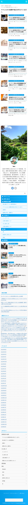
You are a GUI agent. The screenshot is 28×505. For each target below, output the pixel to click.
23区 (17, 87)
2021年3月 (3, 378)
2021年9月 (3, 364)
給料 (16, 35)
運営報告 (5, 240)
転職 (12, 115)
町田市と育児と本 (7, 234)
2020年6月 (3, 393)
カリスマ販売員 (23, 48)
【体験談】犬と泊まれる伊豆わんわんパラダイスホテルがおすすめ (14, 299)
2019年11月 (3, 400)
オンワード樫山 (11, 88)
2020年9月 (3, 388)
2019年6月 (3, 409)
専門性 (20, 102)
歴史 (4, 237)
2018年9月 (3, 426)
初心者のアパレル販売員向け (9, 204)
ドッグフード (6, 218)
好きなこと (16, 102)
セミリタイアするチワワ (14, 500)
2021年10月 (4, 361)
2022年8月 (3, 349)
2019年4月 (3, 412)
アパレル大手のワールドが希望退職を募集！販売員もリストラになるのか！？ (17, 71)
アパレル (17, 21)
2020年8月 (3, 390)
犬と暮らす (6, 215)
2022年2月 (3, 354)
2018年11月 (3, 422)
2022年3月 (3, 352)
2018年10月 (4, 424)
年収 (11, 35)
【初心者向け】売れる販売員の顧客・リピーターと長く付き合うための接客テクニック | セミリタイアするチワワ (14, 341)
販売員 (18, 35)
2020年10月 (4, 385)
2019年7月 (3, 407)
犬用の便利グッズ (7, 220)
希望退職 (15, 76)
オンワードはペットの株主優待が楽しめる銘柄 (12, 296)
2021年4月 (3, 376)
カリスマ (21, 21)
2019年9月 (3, 402)
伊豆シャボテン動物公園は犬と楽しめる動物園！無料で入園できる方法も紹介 (17, 266)
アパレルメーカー (23, 113)
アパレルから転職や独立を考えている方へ (13, 207)
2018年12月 (4, 419)
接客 (18, 76)
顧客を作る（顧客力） (8, 212)
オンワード (24, 87)
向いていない (13, 62)
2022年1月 (3, 356)
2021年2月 (3, 381)
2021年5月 (3, 373)
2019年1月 (3, 417)
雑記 (4, 229)
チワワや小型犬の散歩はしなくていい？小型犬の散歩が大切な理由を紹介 (14, 311)
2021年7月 (3, 368)
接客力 (4, 209)
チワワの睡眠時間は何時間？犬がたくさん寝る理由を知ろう (14, 307)
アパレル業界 (22, 34)
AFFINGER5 (23, 503)
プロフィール (6, 196)
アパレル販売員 (19, 60)
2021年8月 (3, 366)
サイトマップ (6, 493)
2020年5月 (3, 395)
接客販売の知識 (7, 201)
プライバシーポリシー (14, 493)
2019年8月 (3, 405)
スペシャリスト (23, 101)
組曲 (9, 90)
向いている (18, 62)
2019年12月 (4, 397)
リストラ (16, 88)
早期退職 (24, 88)
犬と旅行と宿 (6, 223)
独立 (24, 21)
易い (14, 35)
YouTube (17, 101)
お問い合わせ (6, 199)
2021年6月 (3, 371)
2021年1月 (3, 383)
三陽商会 (20, 88)
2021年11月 (3, 359)
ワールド (11, 76)
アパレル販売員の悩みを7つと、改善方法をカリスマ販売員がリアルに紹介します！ (17, 44)
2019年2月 (3, 414)
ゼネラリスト (11, 102)
